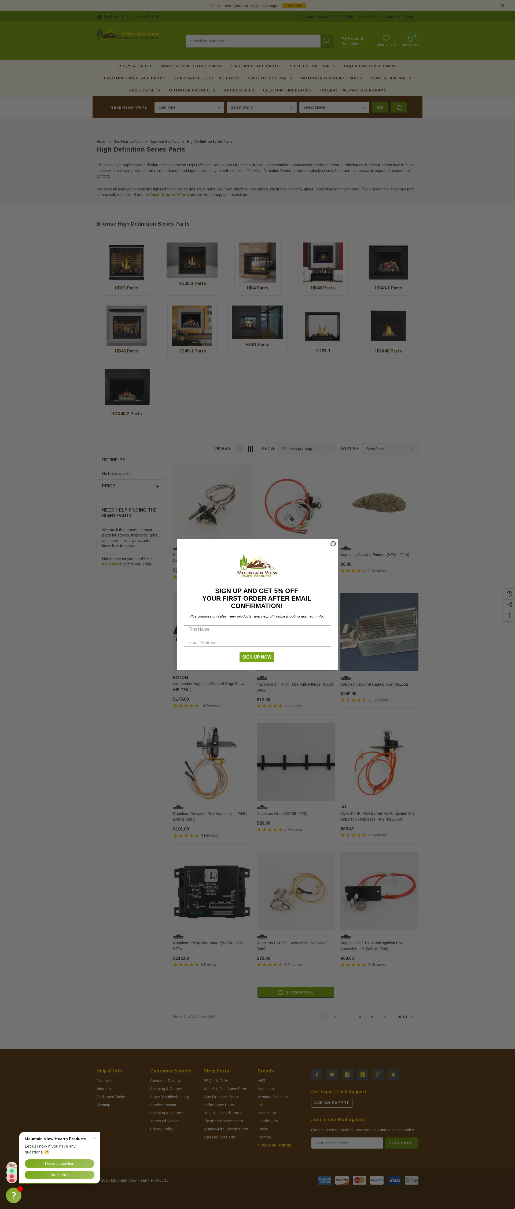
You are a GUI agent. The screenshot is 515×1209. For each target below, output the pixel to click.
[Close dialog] (333, 543)
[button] (13, 1195)
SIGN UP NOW (256, 657)
